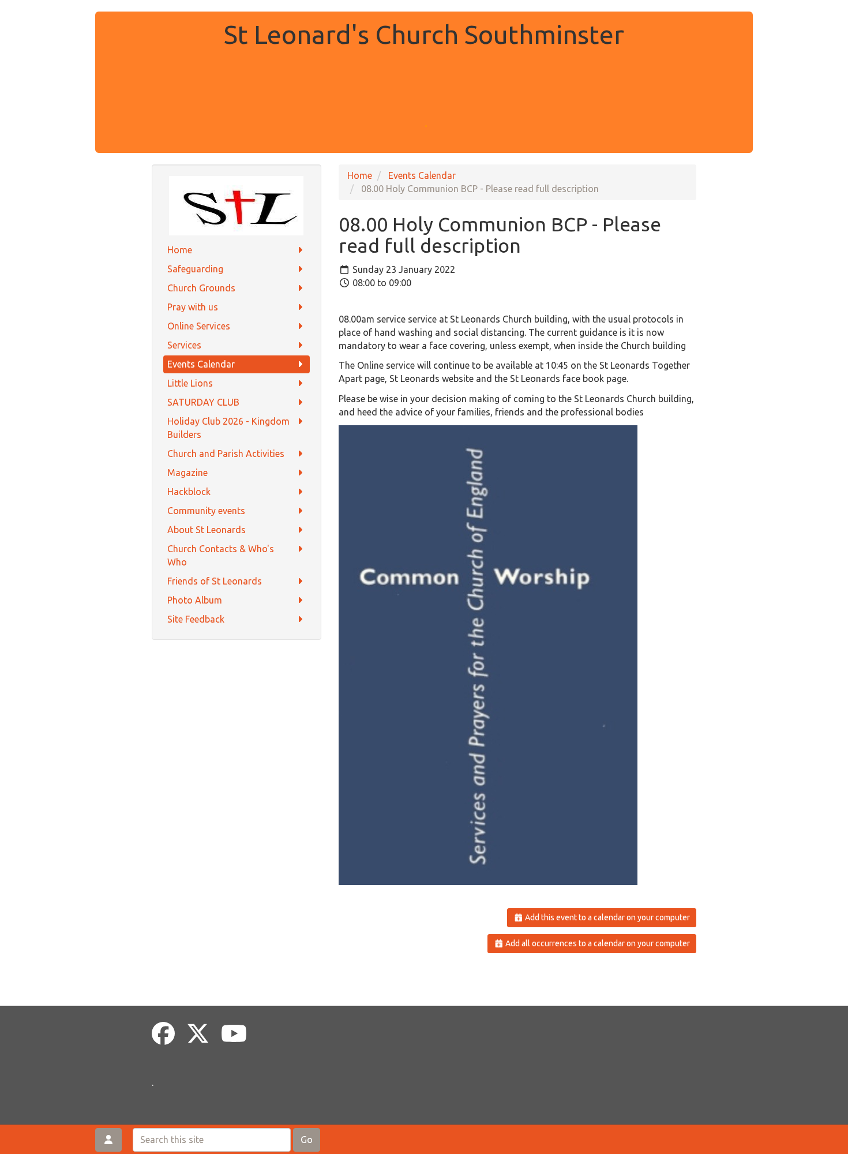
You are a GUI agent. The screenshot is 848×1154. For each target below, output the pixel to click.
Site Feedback (195, 619)
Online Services (198, 326)
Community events (206, 510)
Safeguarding (195, 269)
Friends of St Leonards (214, 581)
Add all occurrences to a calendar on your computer (597, 943)
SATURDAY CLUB (203, 402)
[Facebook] (163, 1034)
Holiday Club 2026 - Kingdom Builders (228, 428)
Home (179, 250)
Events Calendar (201, 364)
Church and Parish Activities (225, 453)
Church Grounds (201, 288)
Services (184, 345)
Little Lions (190, 383)
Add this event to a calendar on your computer (606, 917)
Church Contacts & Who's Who (220, 555)
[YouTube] (234, 1034)
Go (307, 1139)
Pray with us (192, 307)
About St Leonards (206, 529)
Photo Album (194, 600)
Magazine (187, 472)
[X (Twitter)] (197, 1034)
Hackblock (189, 491)
